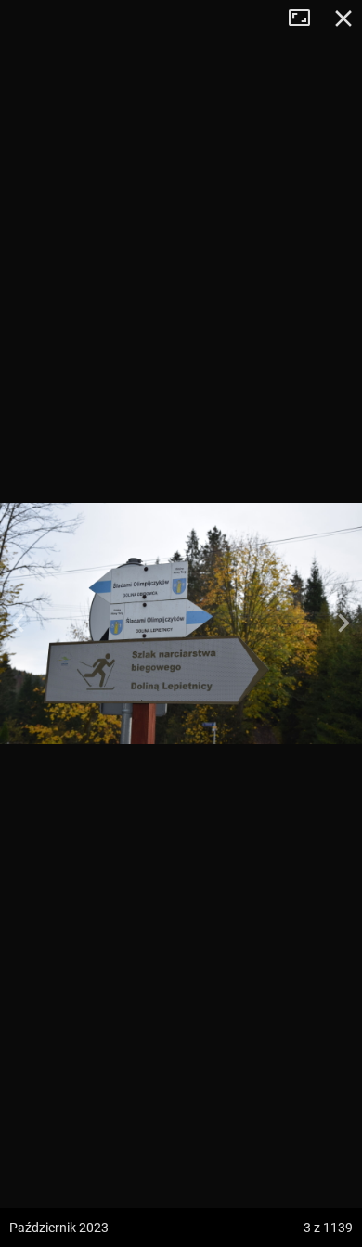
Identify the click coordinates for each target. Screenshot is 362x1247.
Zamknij (343, 18)
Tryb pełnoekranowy (306, 18)
